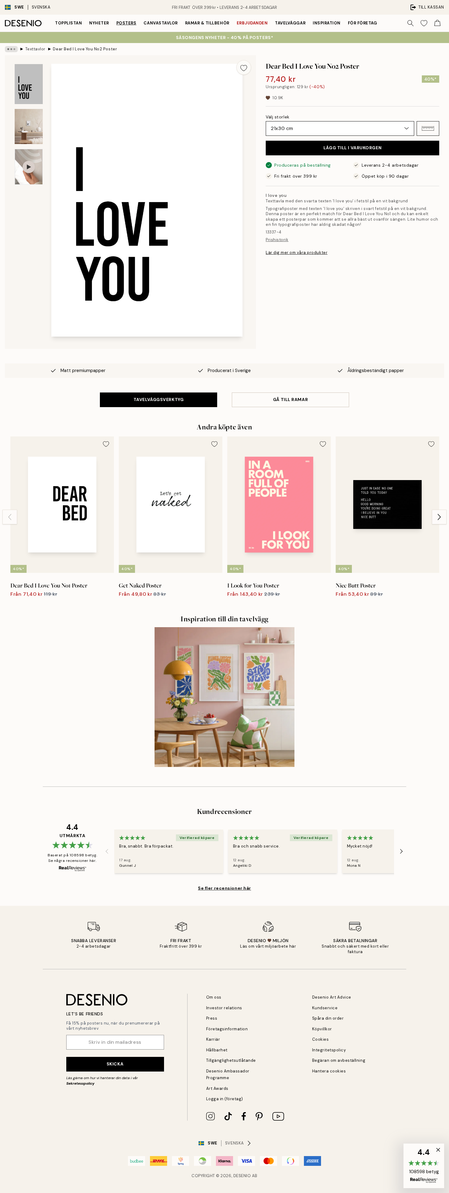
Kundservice (325, 1007)
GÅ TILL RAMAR (290, 399)
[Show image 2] (29, 126)
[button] (428, 128)
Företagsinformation (227, 1029)
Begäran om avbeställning (338, 1060)
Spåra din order (328, 1018)
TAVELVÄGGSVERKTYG (158, 399)
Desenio (242, 1175)
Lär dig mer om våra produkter (296, 252)
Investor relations (224, 1007)
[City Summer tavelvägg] (224, 697)
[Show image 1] (29, 84)
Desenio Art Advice (331, 997)
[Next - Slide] (439, 517)
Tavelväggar (290, 23)
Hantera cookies (329, 1071)
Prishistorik (277, 239)
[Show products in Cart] (437, 23)
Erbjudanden (252, 23)
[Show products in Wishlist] (424, 23)
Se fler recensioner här (224, 888)
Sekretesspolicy (80, 1083)
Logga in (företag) (224, 1098)
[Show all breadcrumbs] (11, 49)
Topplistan (68, 23)
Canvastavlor (160, 23)
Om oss (213, 997)
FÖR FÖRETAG (362, 23)
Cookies (320, 1039)
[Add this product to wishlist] (243, 67)
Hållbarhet (217, 1050)
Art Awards (217, 1088)
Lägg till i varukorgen (352, 147)
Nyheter (99, 23)
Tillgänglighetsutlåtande (231, 1060)
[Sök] (410, 23)
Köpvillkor (322, 1029)
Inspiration (327, 23)
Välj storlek (278, 117)
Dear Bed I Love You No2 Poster (85, 49)
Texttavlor (35, 49)
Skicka (115, 1064)
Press (211, 1018)
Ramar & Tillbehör (207, 23)
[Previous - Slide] (9, 517)
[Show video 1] (29, 167)
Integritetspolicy (329, 1050)
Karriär (213, 1039)
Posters (126, 23)
